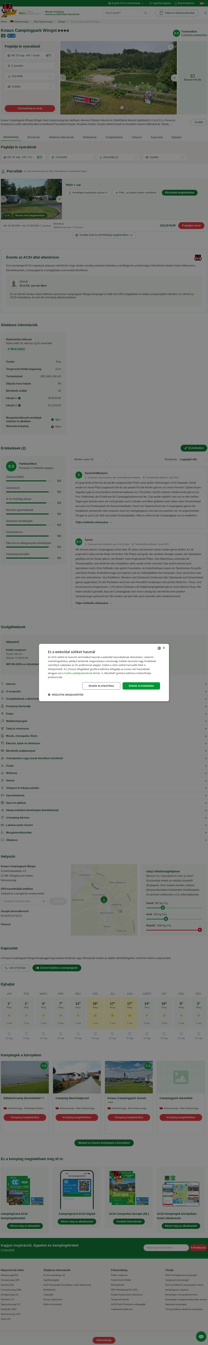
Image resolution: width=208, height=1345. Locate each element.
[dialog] (104, 672)
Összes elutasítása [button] (101, 685)
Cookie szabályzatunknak (78, 673)
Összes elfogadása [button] (141, 685)
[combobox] (159, 648)
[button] (65, 694)
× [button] (163, 648)
